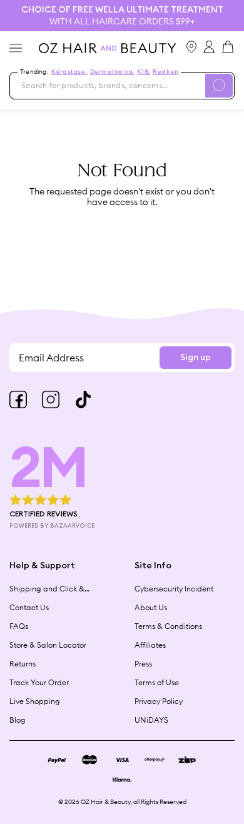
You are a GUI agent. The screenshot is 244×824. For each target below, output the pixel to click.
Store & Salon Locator (47, 645)
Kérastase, (69, 72)
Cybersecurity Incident (174, 588)
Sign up (195, 357)
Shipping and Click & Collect (46, 589)
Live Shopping (34, 701)
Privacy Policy (159, 701)
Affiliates (150, 645)
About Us (151, 607)
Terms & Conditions (168, 626)
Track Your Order (39, 682)
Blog (17, 720)
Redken (165, 72)
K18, (143, 72)
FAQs (18, 626)
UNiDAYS (151, 720)
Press (143, 663)
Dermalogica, (112, 72)
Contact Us (29, 607)
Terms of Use (157, 682)
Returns (22, 663)
